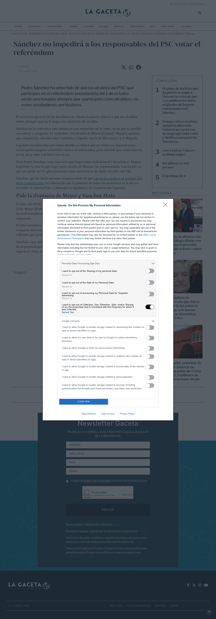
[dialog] (108, 309)
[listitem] (108, 263)
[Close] (166, 205)
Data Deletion (89, 413)
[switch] (149, 271)
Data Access (108, 413)
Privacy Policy (127, 413)
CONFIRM (83, 401)
